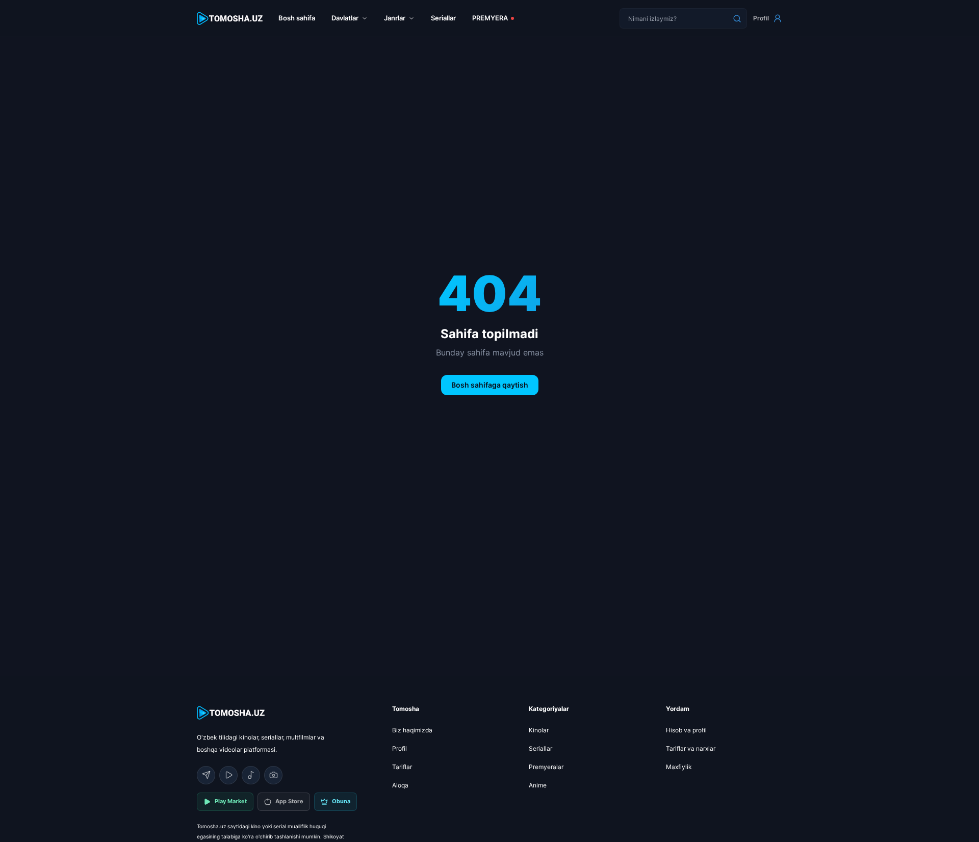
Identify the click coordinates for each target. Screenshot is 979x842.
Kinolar (539, 730)
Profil (761, 18)
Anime (538, 785)
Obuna (341, 801)
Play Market (231, 801)
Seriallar (443, 18)
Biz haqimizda (412, 730)
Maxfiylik (679, 767)
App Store (289, 801)
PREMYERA (490, 18)
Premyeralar (546, 767)
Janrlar (394, 18)
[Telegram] (206, 775)
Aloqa (400, 785)
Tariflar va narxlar (690, 748)
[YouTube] (228, 775)
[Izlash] (737, 18)
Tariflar (402, 767)
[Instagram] (273, 775)
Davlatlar (344, 18)
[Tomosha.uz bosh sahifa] (230, 19)
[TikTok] (251, 775)
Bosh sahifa (296, 18)
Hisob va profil (686, 730)
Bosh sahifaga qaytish (489, 384)
